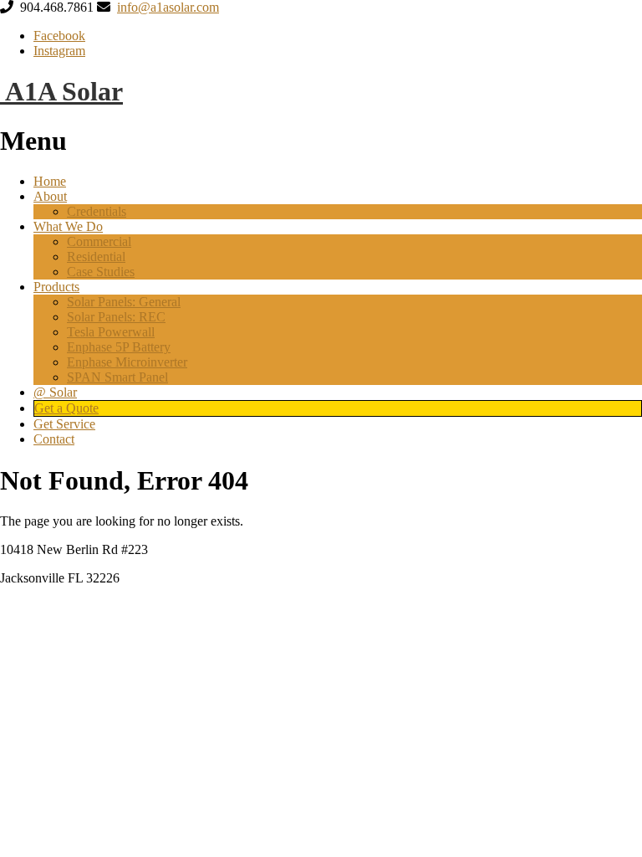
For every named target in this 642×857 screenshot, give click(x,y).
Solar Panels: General (124, 302)
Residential (96, 256)
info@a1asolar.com (168, 7)
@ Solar (55, 392)
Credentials (96, 211)
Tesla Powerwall (111, 332)
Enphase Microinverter (127, 362)
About (50, 196)
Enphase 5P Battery (119, 347)
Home (49, 181)
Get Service (64, 424)
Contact (53, 439)
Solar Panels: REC (116, 317)
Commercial (99, 241)
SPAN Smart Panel (117, 377)
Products (56, 287)
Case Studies (101, 271)
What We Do (68, 226)
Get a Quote (66, 408)
